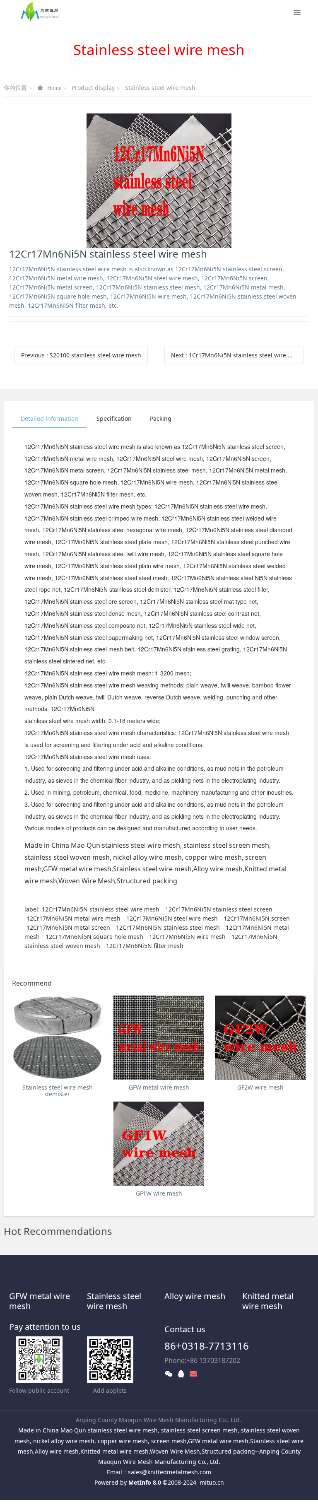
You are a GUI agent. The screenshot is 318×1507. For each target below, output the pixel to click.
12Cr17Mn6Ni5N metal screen (68, 927)
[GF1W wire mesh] (158, 1144)
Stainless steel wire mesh (160, 88)
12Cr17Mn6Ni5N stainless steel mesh (168, 927)
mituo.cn (212, 1482)
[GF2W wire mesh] (260, 1038)
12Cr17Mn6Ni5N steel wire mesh (172, 918)
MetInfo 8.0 (144, 1482)
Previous (81, 355)
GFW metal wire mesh (39, 1301)
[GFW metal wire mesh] (158, 1038)
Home (54, 88)
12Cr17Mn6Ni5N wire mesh (187, 936)
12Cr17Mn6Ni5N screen (257, 918)
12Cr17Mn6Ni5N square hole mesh (94, 936)
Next (237, 355)
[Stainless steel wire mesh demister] (57, 1038)
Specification (114, 418)
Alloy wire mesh (194, 1296)
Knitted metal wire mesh (268, 1301)
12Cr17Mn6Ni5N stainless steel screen (218, 909)
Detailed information (49, 418)
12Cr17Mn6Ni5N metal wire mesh (73, 918)
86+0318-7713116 (206, 1346)
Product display (93, 88)
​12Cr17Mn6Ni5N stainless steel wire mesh (100, 909)
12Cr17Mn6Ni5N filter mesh (144, 946)
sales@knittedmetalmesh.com (169, 1472)
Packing (160, 418)
